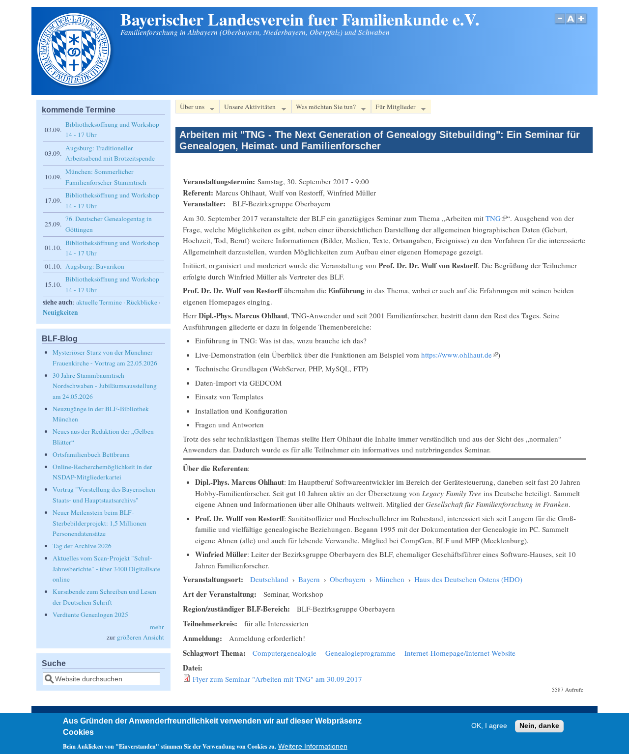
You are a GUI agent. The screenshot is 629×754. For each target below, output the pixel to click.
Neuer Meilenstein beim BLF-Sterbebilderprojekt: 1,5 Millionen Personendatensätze (99, 523)
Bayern (309, 579)
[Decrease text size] (559, 24)
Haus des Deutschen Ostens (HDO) (468, 579)
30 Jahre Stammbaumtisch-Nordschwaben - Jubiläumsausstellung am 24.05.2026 (105, 386)
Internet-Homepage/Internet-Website (459, 653)
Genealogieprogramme (360, 653)
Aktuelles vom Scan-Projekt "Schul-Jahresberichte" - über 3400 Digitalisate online (106, 569)
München (389, 579)
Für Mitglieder (393, 108)
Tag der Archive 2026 (82, 545)
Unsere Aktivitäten (248, 108)
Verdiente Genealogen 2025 (90, 614)
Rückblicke (141, 302)
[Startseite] (75, 87)
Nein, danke (539, 726)
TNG (496, 218)
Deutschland (269, 579)
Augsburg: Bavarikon (94, 266)
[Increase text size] (582, 24)
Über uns (189, 108)
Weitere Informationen (312, 746)
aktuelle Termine (99, 302)
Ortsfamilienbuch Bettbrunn (91, 454)
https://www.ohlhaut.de (459, 355)
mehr (157, 626)
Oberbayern (348, 579)
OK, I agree (489, 726)
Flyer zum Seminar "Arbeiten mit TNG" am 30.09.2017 (277, 679)
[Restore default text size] (571, 24)
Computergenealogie (284, 653)
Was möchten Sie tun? (323, 108)
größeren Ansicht (140, 637)
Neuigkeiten (60, 312)
